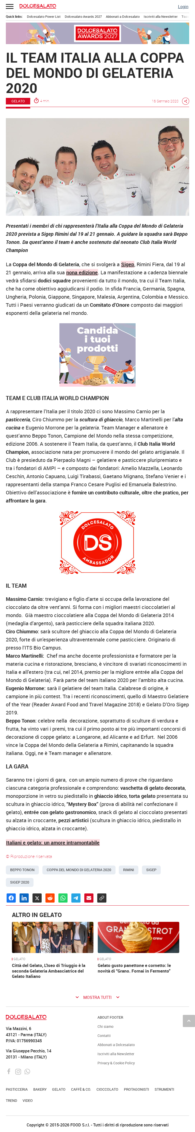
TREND (11, 1100)
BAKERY (40, 1089)
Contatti (104, 1035)
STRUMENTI (164, 1089)
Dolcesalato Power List (44, 16)
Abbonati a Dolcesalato (123, 16)
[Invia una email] (88, 898)
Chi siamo (105, 1026)
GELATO (18, 101)
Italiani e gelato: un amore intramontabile (53, 842)
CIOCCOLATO (107, 1089)
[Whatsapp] (27, 1071)
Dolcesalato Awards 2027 (83, 16)
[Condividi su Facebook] (11, 898)
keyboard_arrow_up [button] (189, 1021)
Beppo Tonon (22, 870)
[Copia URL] (101, 898)
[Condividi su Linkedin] (24, 898)
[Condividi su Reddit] (50, 898)
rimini (128, 870)
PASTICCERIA (17, 1089)
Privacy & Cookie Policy (116, 1063)
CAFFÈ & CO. (81, 1089)
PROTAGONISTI (136, 1089)
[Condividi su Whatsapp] (63, 898)
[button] (10, 6)
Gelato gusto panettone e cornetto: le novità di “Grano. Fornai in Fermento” (134, 968)
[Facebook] (9, 1071)
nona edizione (82, 272)
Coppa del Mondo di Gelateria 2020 (79, 870)
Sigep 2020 (19, 882)
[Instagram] (18, 1071)
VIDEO (28, 1100)
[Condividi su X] (37, 898)
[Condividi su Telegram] (75, 898)
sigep (151, 870)
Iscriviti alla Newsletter (160, 16)
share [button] (185, 101)
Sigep (127, 264)
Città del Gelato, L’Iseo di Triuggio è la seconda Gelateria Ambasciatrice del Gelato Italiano (48, 970)
